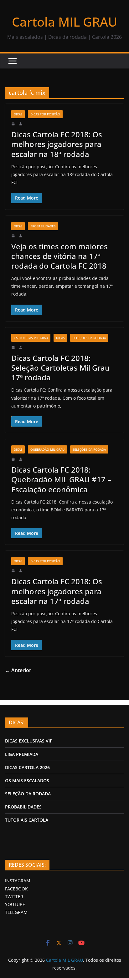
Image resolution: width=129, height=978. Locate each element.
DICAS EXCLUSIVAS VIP (29, 741)
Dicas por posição (45, 114)
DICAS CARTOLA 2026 (27, 767)
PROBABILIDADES (23, 807)
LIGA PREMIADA (21, 754)
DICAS (18, 114)
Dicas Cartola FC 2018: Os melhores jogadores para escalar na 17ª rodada (56, 591)
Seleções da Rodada (89, 338)
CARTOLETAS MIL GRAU (31, 338)
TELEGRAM (16, 912)
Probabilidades (42, 226)
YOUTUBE (15, 904)
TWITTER (14, 896)
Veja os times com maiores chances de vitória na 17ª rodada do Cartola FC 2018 (59, 256)
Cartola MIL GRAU (64, 21)
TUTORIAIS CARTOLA (26, 820)
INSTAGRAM (17, 881)
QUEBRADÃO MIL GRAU (47, 449)
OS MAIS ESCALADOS (27, 780)
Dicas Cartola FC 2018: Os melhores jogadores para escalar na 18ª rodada (56, 144)
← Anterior (18, 670)
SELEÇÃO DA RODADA (28, 794)
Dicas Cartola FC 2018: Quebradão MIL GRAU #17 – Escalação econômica (61, 479)
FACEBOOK (16, 889)
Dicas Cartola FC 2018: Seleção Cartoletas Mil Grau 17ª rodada (60, 368)
